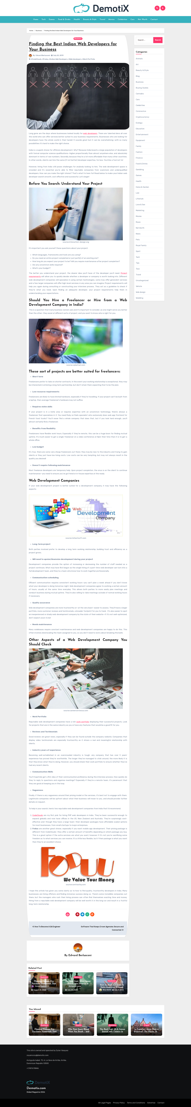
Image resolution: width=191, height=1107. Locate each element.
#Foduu (45, 59)
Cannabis (140, 94)
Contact (154, 19)
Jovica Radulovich (42, 986)
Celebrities (122, 19)
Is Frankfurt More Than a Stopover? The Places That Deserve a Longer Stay (146, 1031)
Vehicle (139, 286)
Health (77, 19)
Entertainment (142, 134)
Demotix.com (36, 1088)
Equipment (140, 140)
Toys (138, 269)
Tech (44, 19)
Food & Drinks (64, 19)
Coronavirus (141, 111)
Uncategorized (142, 280)
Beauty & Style (89, 19)
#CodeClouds (36, 59)
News (138, 234)
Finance (139, 158)
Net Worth (142, 19)
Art (137, 64)
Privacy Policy (119, 1103)
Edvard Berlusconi (43, 55)
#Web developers (75, 59)
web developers (90, 133)
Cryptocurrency (142, 117)
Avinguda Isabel (75, 986)
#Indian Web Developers (58, 59)
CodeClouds (37, 815)
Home (35, 19)
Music (138, 222)
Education (140, 129)
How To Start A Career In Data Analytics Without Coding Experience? (112, 987)
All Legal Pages (104, 1103)
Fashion (139, 152)
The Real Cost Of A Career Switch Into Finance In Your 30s (78, 983)
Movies (111, 19)
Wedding (139, 298)
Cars (133, 19)
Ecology (139, 123)
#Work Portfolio (88, 59)
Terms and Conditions (136, 1103)
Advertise (151, 1103)
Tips (137, 263)
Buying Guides (142, 88)
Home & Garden (142, 187)
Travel (102, 19)
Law (137, 193)
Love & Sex (140, 205)
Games (52, 19)
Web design (141, 292)
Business (78, 39)
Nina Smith (107, 990)
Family (138, 146)
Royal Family (141, 245)
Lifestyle (139, 199)
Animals (139, 59)
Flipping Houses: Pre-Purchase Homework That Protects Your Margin (44, 983)
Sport (138, 251)
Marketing (140, 210)
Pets (138, 240)
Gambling (140, 170)
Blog (138, 76)
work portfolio (82, 722)
